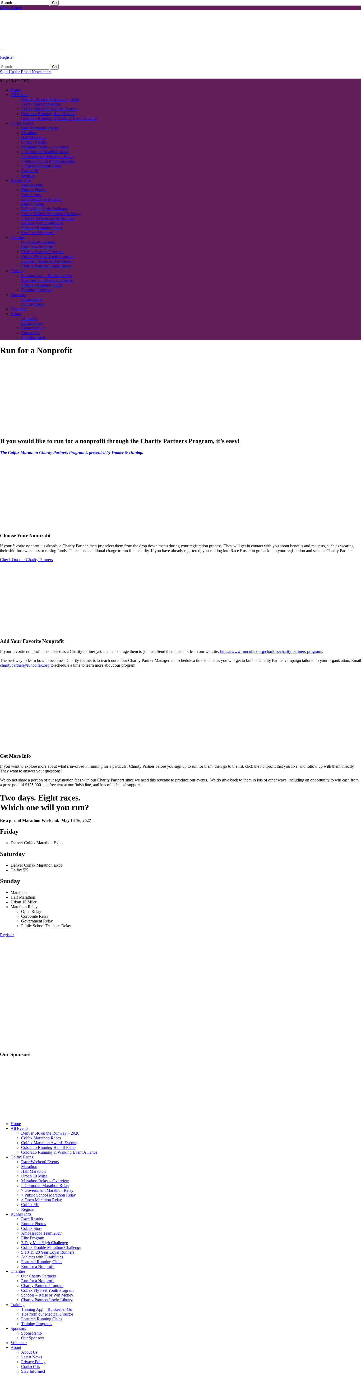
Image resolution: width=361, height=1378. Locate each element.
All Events (19, 94)
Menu (5, 8)
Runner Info (21, 180)
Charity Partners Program (42, 251)
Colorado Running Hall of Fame (48, 113)
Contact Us (30, 332)
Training (18, 271)
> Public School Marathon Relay (48, 161)
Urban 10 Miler (34, 142)
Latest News (31, 323)
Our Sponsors (32, 304)
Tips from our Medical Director (47, 280)
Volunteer (19, 309)
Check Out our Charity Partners (26, 559)
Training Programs (36, 290)
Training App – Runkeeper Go (46, 275)
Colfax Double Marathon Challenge (51, 213)
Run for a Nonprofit (37, 232)
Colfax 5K (30, 171)
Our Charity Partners (38, 242)
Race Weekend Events (40, 128)
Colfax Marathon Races (41, 104)
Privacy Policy (33, 328)
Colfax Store (31, 194)
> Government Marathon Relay (47, 156)
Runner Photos (33, 190)
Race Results (32, 185)
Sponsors (18, 294)
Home (16, 90)
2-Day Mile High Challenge (44, 209)
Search (16, 8)
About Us (29, 318)
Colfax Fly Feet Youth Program (47, 256)
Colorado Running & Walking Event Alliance (59, 118)
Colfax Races (22, 123)
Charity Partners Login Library (47, 266)
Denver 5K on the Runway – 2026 (50, 99)
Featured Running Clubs (41, 228)
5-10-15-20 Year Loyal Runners (47, 218)
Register (7, 57)
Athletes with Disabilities (42, 223)
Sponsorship (31, 299)
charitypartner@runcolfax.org (24, 665)
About (16, 313)
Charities (18, 237)
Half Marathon (33, 137)
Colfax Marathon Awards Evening (49, 109)
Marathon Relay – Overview (45, 147)
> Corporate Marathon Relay (45, 151)
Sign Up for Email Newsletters (25, 72)
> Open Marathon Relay (41, 166)
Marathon (29, 132)
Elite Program (32, 204)
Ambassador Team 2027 (41, 199)
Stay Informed (33, 337)
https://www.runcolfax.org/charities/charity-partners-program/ (271, 651)
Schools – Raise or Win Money (47, 261)
